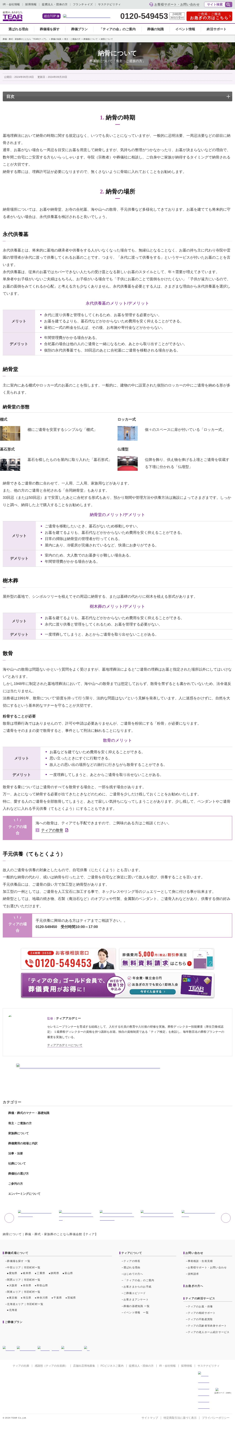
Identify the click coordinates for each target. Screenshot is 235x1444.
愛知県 (13, 1273)
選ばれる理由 (18, 29)
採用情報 (31, 4)
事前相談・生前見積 (200, 1261)
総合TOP (50, 16)
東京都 (13, 1297)
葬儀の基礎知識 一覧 (137, 1306)
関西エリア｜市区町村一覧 (23, 1279)
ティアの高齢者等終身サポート (207, 1325)
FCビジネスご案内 (112, 1365)
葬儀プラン (79, 29)
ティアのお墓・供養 (200, 1306)
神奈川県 (42, 1297)
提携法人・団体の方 (55, 4)
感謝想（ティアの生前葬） (51, 1365)
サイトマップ (150, 1417)
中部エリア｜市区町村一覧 (23, 1267)
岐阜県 (27, 1273)
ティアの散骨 (52, 830)
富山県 (69, 1273)
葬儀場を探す (50, 29)
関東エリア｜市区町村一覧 (23, 1291)
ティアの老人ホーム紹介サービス (209, 1332)
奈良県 (27, 1285)
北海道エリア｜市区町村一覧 (25, 1304)
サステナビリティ (109, 4)
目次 (10, 96)
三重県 (41, 1273)
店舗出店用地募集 (84, 1365)
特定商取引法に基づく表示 (180, 1417)
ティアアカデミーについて (64, 1045)
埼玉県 (27, 1297)
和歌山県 (42, 1285)
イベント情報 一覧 (136, 1312)
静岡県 (55, 1273)
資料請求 (193, 1274)
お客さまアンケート (136, 1299)
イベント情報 (185, 29)
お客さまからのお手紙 (137, 1286)
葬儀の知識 (155, 29)
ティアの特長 (132, 1261)
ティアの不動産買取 (200, 1319)
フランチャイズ (83, 4)
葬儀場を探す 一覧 (18, 1261)
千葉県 (57, 1297)
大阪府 (13, 1285)
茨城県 (71, 1297)
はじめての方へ (133, 1274)
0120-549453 (144, 16)
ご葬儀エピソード (135, 1293)
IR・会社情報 (11, 4)
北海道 (13, 1310)
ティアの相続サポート (202, 1313)
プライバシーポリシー (215, 1417)
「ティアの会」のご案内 (117, 29)
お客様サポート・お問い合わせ (207, 1267)
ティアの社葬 (21, 1365)
